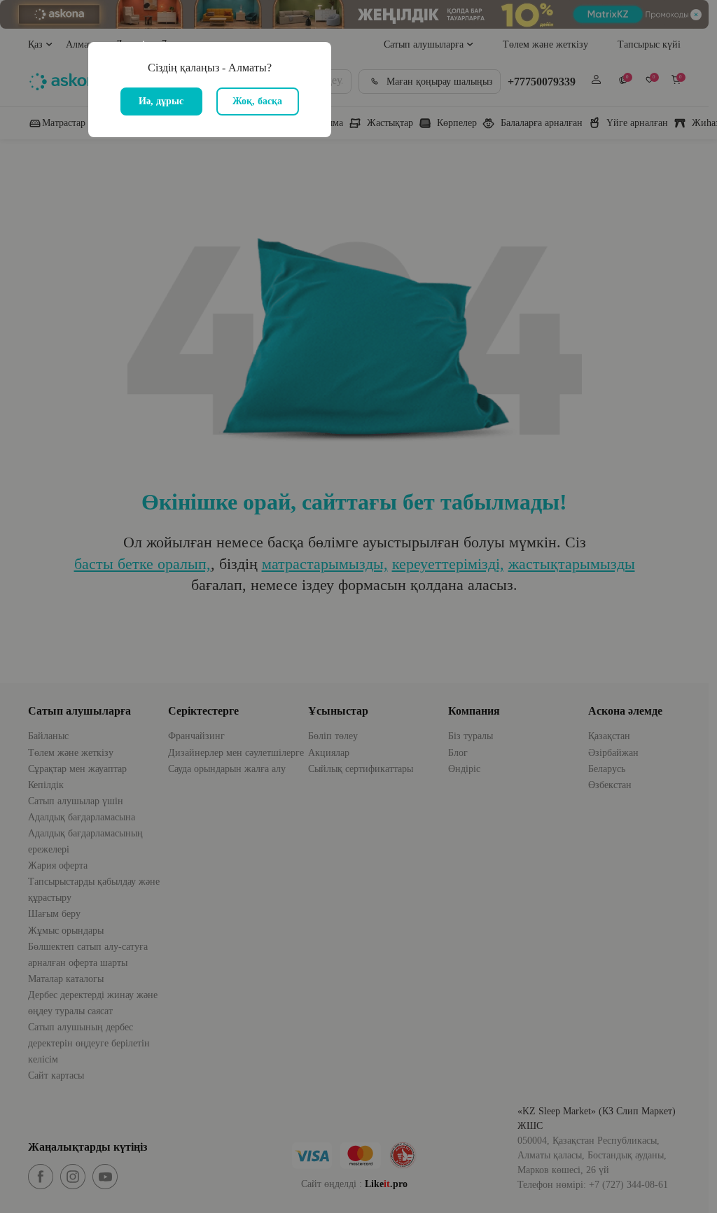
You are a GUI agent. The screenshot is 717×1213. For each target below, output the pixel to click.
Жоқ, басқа (257, 101)
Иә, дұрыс (161, 101)
